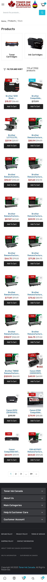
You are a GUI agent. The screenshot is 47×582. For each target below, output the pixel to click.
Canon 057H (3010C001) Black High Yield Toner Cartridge (12, 411)
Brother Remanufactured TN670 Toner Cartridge (11, 254)
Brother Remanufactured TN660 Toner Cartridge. (35, 215)
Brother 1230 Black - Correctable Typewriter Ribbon (12, 97)
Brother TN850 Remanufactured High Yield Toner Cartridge (11, 372)
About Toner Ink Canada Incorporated (16, 548)
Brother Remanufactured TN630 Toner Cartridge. (11, 215)
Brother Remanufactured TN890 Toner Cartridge (11, 176)
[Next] (36, 474)
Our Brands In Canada (29, 555)
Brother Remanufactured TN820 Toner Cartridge (35, 333)
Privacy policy (22, 534)
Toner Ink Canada (27, 567)
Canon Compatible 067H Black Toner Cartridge (11, 451)
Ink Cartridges (35, 55)
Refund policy (6, 534)
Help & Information (8, 555)
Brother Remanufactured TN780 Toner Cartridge (11, 333)
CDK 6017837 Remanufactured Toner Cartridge (35, 451)
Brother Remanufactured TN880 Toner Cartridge (35, 136)
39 (31, 474)
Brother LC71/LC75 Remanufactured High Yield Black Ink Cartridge (11, 136)
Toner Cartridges (11, 56)
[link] (12, 43)
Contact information (25, 541)
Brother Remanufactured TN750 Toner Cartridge (11, 293)
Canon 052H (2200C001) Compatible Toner (35, 372)
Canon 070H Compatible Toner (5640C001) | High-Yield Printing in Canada (35, 411)
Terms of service (38, 534)
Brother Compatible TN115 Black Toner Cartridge (35, 97)
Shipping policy (7, 541)
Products (12, 21)
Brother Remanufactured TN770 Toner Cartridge (35, 293)
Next (42, 47)
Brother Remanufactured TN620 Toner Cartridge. (35, 176)
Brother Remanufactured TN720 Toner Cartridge (35, 254)
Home (3, 21)
